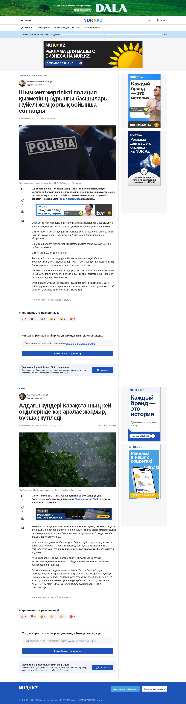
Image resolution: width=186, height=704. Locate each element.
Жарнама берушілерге (154, 689)
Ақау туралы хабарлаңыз (125, 689)
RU (149, 20)
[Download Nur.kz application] (93, 8)
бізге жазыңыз (64, 300)
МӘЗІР (28, 20)
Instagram (104, 370)
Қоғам (22, 388)
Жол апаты (76, 27)
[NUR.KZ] (93, 20)
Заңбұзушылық (44, 27)
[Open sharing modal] (22, 211)
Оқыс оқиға (25, 27)
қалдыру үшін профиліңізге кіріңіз (81, 343)
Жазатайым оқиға (92, 27)
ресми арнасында (70, 199)
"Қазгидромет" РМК (86, 499)
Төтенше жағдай (61, 27)
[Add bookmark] (22, 221)
